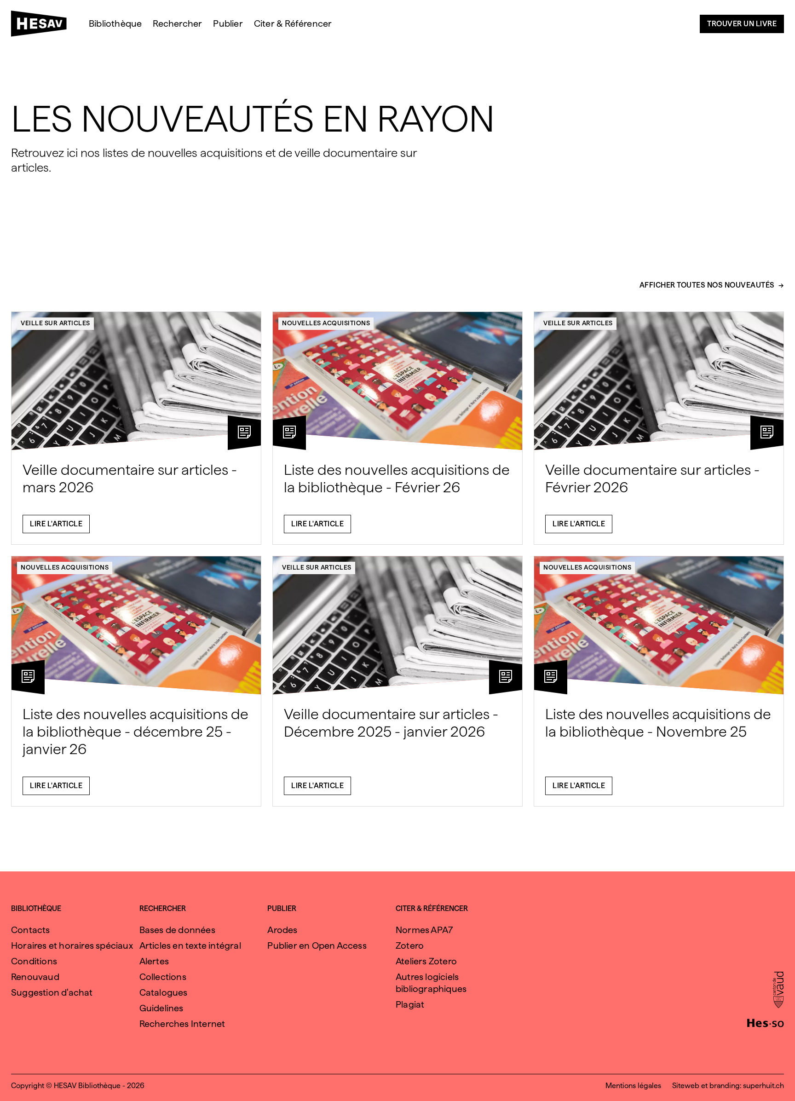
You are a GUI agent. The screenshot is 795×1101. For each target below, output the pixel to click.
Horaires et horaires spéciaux (72, 945)
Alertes (154, 961)
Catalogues (163, 992)
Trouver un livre (742, 23)
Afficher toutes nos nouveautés (707, 285)
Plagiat (410, 1004)
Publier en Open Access (316, 945)
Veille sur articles (55, 323)
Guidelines (161, 1008)
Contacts (30, 929)
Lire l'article (56, 523)
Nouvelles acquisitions (326, 323)
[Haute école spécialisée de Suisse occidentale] (765, 1022)
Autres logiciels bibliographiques (431, 982)
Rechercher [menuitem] (177, 23)
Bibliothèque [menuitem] (115, 23)
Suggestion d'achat (52, 992)
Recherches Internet (182, 1023)
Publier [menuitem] (227, 23)
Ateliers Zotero (426, 961)
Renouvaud (35, 976)
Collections (162, 976)
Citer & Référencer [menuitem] (293, 23)
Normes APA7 (424, 929)
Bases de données (177, 929)
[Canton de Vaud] (778, 990)
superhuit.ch (763, 1085)
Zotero (410, 945)
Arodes (282, 929)
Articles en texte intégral (190, 945)
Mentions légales (633, 1085)
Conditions (34, 961)
